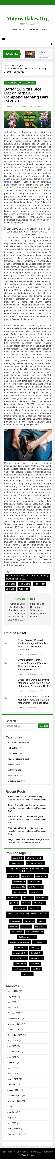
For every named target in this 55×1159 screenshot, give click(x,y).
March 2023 (12, 1128)
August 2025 (12, 1040)
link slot (28, 898)
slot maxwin (39, 942)
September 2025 (14, 1035)
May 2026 (11, 1002)
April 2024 (11, 1073)
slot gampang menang (19, 942)
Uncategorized (27, 83)
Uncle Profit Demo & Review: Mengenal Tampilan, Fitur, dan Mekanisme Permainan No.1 (34, 683)
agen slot (17, 858)
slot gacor (17, 932)
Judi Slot (10, 589)
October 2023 (13, 1106)
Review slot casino (15, 759)
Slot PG (35, 948)
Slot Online (12, 770)
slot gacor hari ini (35, 932)
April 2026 (11, 1008)
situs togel (15, 921)
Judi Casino (18, 887)
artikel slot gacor (34, 858)
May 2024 (11, 1068)
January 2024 (13, 1090)
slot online (20, 948)
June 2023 (12, 1112)
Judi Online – (12, 132)
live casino (41, 898)
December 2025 (14, 1019)
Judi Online (11, 83)
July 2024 (11, 1057)
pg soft (14, 903)
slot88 (13, 926)
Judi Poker (39, 584)
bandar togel (17, 863)
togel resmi (20, 964)
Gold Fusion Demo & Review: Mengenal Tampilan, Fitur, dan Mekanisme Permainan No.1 (34, 699)
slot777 (26, 926)
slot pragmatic (19, 953)
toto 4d (36, 969)
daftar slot (13, 876)
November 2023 (14, 1101)
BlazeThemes (27, 1155)
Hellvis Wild (41, 53)
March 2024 (12, 1079)
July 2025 (11, 1046)
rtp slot (26, 903)
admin (9, 107)
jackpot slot (19, 882)
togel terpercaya (21, 969)
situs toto (29, 921)
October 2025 (13, 1029)
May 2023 (11, 1117)
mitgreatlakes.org (27, 18)
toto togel (27, 974)
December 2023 (14, 1096)
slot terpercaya (19, 958)
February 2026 (13, 1013)
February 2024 (13, 1084)
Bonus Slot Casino (15, 742)
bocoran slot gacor (35, 863)
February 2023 (13, 1134)
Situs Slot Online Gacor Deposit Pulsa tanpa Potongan (27, 915)
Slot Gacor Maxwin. (27, 937)
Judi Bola (10, 584)
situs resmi (20, 908)
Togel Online (12, 775)
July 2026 (11, 997)
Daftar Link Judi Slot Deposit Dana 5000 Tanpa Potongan (27, 870)
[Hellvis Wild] (30, 56)
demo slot (27, 876)
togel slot (34, 964)
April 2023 (11, 1123)
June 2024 (12, 1062)
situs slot (35, 908)
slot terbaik (36, 953)
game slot (41, 876)
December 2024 (14, 1051)
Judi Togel (23, 589)
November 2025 (14, 1024)
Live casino (12, 753)
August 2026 (12, 991)
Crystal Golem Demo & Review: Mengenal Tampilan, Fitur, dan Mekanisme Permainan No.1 (27, 808)
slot (41, 921)
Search (44, 726)
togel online (36, 958)
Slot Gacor (12, 764)
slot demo (40, 926)
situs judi (39, 903)
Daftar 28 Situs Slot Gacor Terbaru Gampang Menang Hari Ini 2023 (27, 577)
